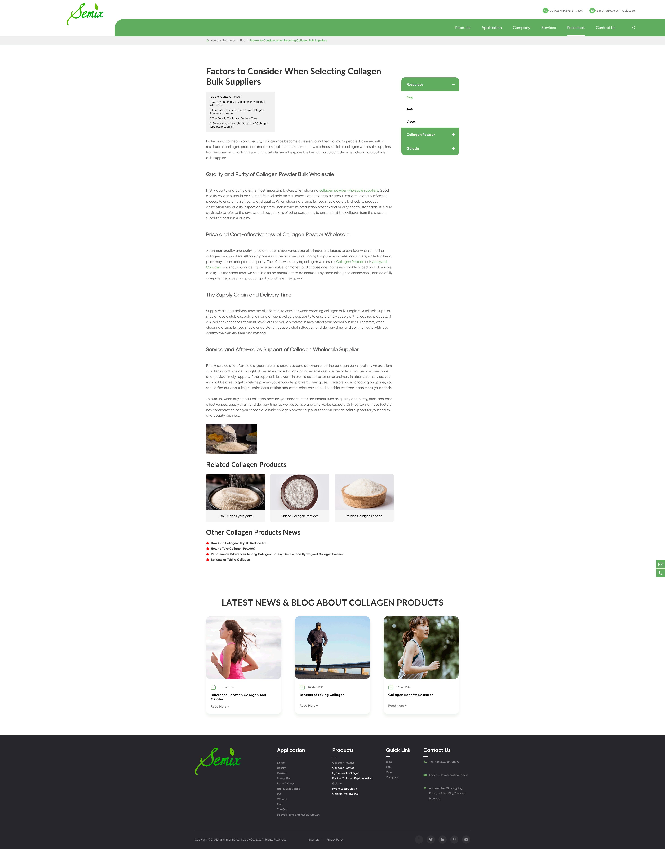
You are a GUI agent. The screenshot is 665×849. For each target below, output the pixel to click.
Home (214, 40)
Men (279, 804)
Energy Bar (284, 778)
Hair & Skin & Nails (288, 788)
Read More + (220, 706)
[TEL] (660, 573)
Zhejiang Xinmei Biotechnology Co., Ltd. (236, 839)
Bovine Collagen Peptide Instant (352, 778)
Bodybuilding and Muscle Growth (298, 814)
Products (462, 27)
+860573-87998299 (571, 10)
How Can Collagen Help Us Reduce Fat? (237, 543)
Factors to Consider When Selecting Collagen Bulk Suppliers (288, 40)
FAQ (410, 109)
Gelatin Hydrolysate (345, 793)
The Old (282, 809)
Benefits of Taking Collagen (228, 560)
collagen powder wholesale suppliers (348, 190)
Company (521, 27)
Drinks (281, 762)
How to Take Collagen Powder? (231, 548)
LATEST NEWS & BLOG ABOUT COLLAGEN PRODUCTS (333, 602)
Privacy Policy (335, 839)
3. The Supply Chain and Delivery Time (233, 118)
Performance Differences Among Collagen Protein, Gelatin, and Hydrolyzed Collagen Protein (274, 554)
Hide (237, 96)
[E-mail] (660, 564)
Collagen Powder (421, 134)
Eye (279, 793)
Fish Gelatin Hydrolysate (235, 516)
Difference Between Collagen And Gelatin (238, 697)
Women (282, 799)
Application (492, 27)
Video (411, 121)
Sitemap (313, 839)
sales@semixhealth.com (621, 10)
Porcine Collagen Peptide (364, 516)
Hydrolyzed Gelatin (344, 788)
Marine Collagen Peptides (299, 516)
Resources (576, 27)
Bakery (281, 768)
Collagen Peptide (350, 262)
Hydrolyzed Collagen (345, 773)
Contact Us (605, 27)
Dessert (281, 773)
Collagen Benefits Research (410, 695)
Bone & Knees (285, 783)
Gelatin (413, 148)
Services (548, 27)
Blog (242, 40)
